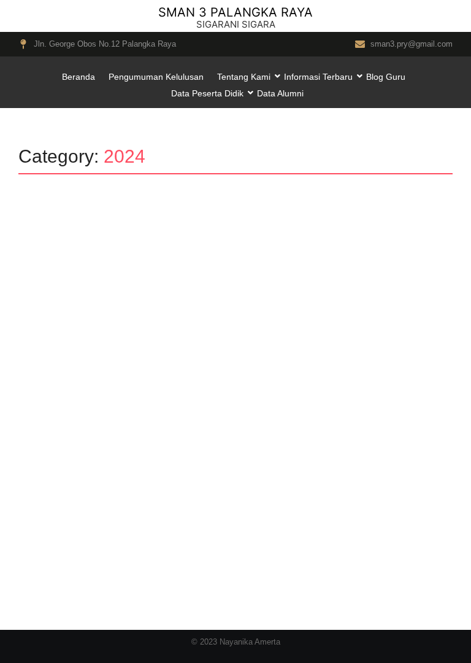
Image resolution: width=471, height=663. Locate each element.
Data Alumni (280, 93)
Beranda (78, 77)
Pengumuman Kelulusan (156, 77)
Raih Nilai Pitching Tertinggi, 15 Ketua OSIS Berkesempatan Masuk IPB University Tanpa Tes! (206, 491)
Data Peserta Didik (207, 93)
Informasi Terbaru (318, 77)
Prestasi (84, 462)
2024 (46, 462)
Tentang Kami (243, 77)
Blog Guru (385, 77)
